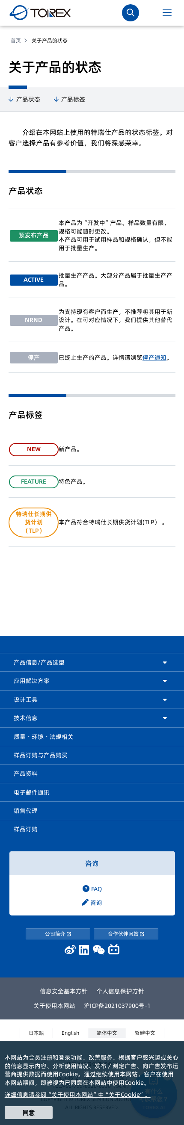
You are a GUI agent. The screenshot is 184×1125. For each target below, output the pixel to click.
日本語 (36, 1032)
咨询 (92, 863)
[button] (167, 12)
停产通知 (154, 357)
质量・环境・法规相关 (44, 736)
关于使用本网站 (54, 1005)
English (70, 1032)
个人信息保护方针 (120, 991)
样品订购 (26, 829)
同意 (29, 1112)
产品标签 (73, 99)
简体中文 (107, 1032)
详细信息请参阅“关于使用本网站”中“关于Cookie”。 (78, 1094)
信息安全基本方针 (64, 991)
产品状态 (28, 99)
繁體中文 (145, 1032)
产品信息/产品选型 (39, 662)
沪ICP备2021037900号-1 (117, 1005)
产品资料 (26, 773)
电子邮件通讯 (32, 792)
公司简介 (56, 933)
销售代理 (26, 810)
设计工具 (26, 699)
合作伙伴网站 (124, 933)
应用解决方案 (32, 680)
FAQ (95, 889)
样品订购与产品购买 (41, 755)
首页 (16, 40)
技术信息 (26, 718)
